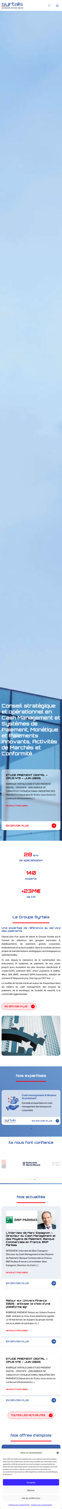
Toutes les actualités (28, 1415)
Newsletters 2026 (17, 806)
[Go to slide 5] (34, 1179)
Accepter (31, 1482)
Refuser (31, 1490)
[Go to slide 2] (29, 1179)
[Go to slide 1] (27, 1179)
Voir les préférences (31, 1498)
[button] (57, 1452)
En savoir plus (17, 825)
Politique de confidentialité (19, 1505)
